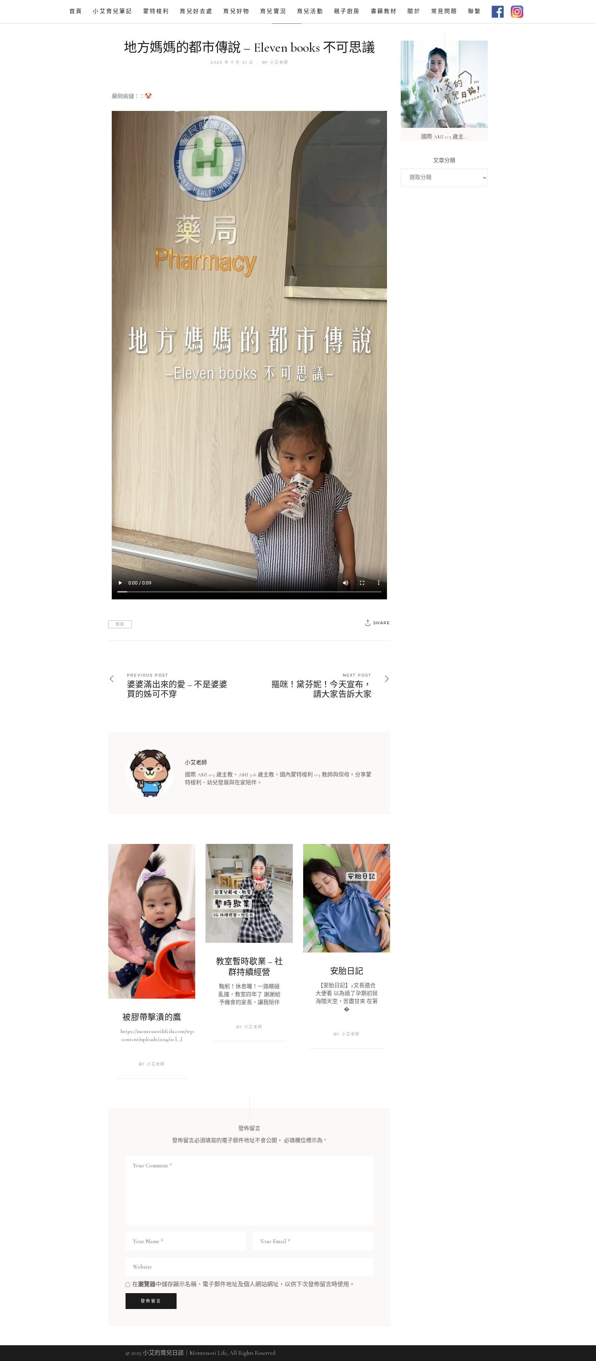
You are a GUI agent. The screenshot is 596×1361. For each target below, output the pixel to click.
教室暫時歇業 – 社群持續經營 (249, 967)
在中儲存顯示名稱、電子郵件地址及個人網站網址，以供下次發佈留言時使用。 (243, 1284)
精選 (120, 624)
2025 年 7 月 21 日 (232, 62)
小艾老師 (279, 62)
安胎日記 (347, 971)
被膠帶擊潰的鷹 (151, 1017)
